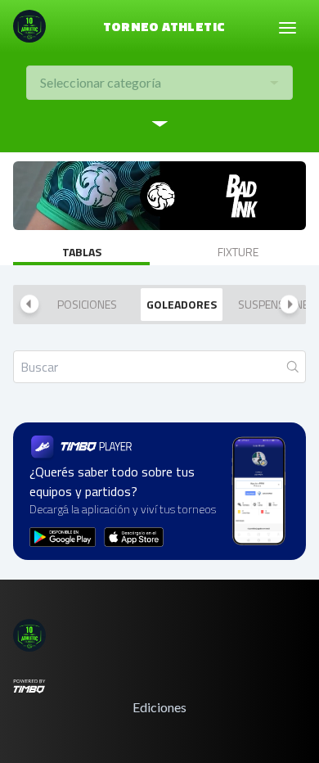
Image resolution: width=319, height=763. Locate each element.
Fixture (238, 251)
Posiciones (87, 304)
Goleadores (181, 304)
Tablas (81, 251)
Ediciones (159, 707)
